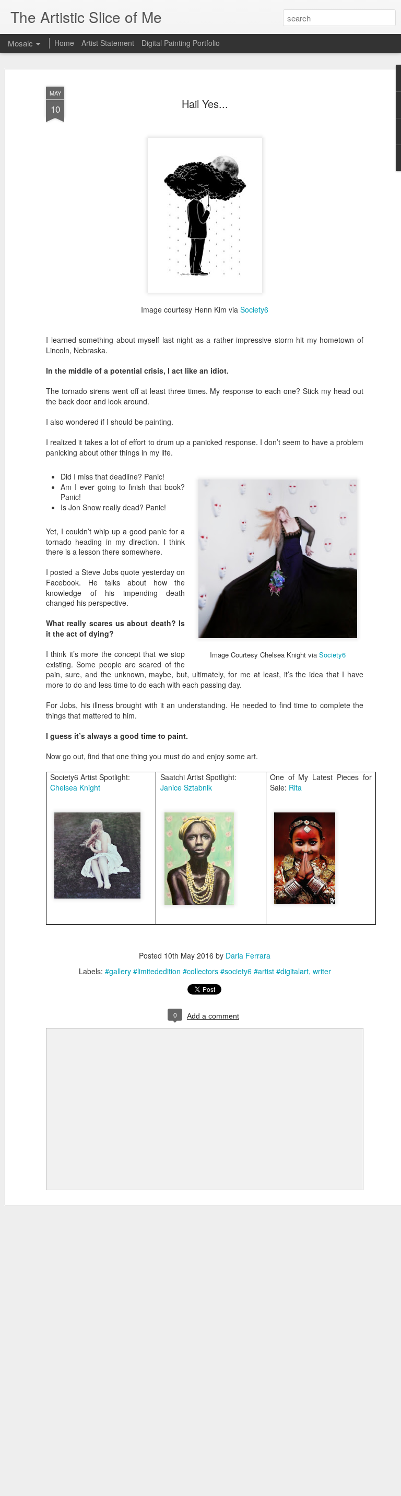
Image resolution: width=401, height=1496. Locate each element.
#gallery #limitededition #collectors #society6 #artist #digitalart (207, 971)
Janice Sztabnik (186, 787)
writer (322, 971)
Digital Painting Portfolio (180, 43)
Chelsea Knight (75, 787)
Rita (295, 787)
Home (64, 43)
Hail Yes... (205, 103)
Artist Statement (107, 43)
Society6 (254, 309)
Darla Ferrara (248, 955)
